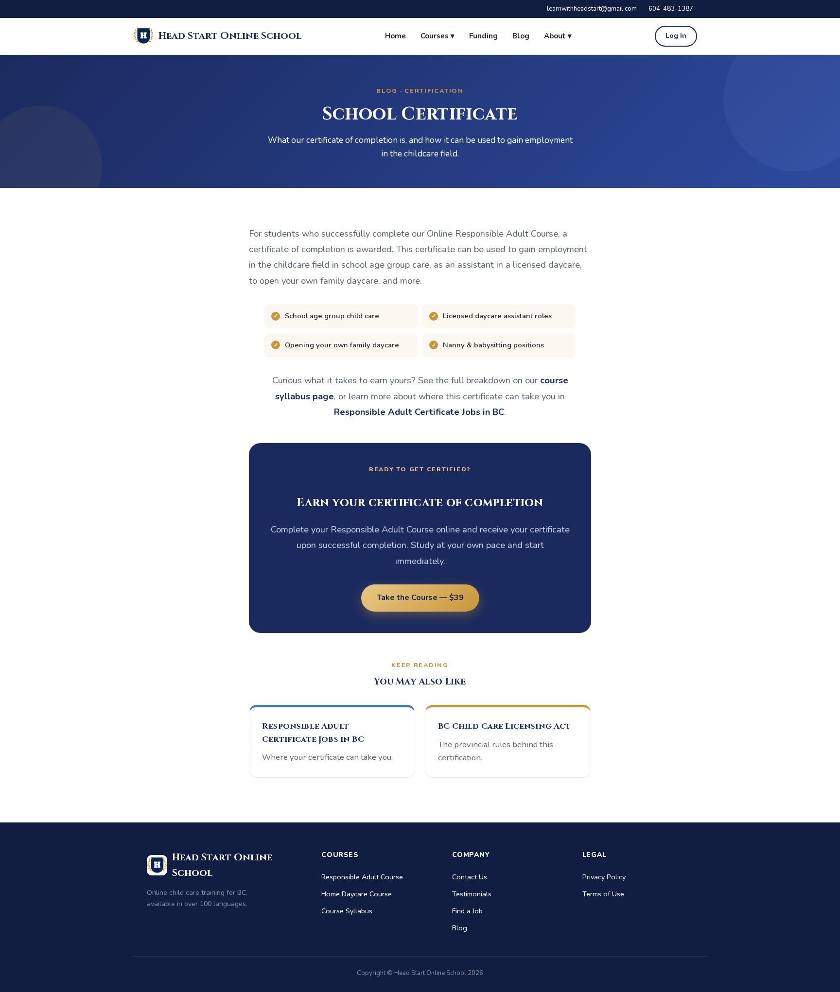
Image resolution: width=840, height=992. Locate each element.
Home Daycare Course (356, 894)
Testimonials (471, 894)
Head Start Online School (229, 35)
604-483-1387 (670, 8)
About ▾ (558, 36)
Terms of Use (603, 894)
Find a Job (467, 911)
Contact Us (469, 877)
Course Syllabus (346, 911)
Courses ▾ (437, 36)
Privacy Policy (604, 877)
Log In (675, 35)
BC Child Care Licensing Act (504, 726)
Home (395, 36)
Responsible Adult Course (362, 877)
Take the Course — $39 (420, 597)
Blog (520, 36)
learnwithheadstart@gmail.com (592, 8)
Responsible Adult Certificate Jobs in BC (419, 412)
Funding (483, 36)
